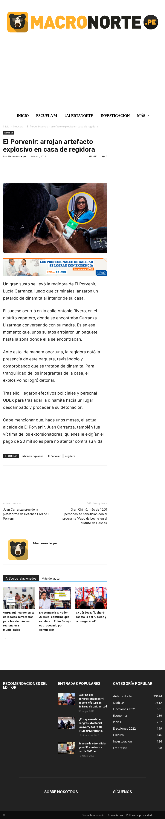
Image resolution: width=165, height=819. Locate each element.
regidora (70, 456)
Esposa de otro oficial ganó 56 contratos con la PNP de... (92, 747)
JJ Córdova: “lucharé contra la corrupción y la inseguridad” (90, 617)
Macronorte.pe (17, 156)
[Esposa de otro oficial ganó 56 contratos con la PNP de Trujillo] (66, 748)
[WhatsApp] (37, 171)
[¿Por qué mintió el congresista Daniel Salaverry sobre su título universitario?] (66, 723)
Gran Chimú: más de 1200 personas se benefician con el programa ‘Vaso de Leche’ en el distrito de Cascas (85, 516)
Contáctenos (115, 815)
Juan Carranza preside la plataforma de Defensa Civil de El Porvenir (26, 514)
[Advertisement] (82, 78)
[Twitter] (17, 171)
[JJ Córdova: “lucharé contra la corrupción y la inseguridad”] (91, 598)
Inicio (6, 126)
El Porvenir (54, 456)
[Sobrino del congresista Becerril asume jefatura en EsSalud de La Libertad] (66, 699)
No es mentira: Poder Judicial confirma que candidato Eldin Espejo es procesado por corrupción (54, 621)
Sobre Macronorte (93, 815)
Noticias (18, 126)
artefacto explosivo (32, 456)
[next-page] (12, 638)
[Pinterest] (27, 171)
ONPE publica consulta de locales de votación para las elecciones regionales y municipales (19, 621)
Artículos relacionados (21, 578)
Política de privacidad (139, 815)
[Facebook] (7, 171)
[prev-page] (5, 638)
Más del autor (51, 578)
